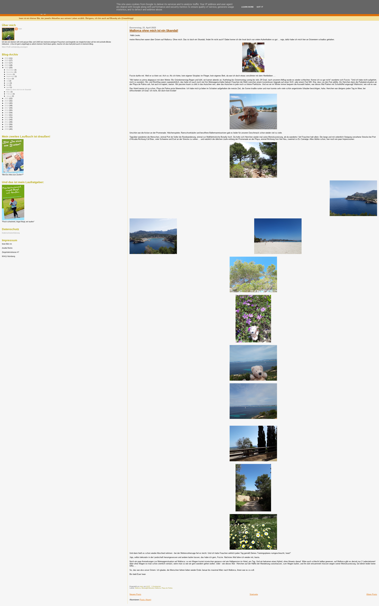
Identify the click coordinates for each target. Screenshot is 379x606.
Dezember (10, 70)
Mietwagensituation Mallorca (151, 588)
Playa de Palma (167, 588)
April (8, 87)
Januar (9, 96)
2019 (7, 103)
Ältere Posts (371, 594)
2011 (7, 122)
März (8, 92)
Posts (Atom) (145, 600)
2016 (7, 110)
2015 (7, 113)
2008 (7, 129)
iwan (20, 29)
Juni (8, 83)
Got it (260, 7)
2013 (7, 117)
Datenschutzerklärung (11, 233)
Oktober (9, 74)
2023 (7, 65)
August (9, 78)
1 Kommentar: (156, 586)
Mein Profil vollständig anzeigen (15, 47)
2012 (7, 120)
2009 (7, 127)
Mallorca (138, 588)
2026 (7, 58)
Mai (7, 85)
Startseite (254, 594)
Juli (7, 81)
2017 (7, 108)
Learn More (247, 7)
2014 (7, 115)
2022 (7, 68)
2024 (7, 63)
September (10, 76)
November (10, 72)
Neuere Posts (135, 594)
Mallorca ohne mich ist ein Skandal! (154, 30)
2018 (7, 105)
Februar (9, 94)
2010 (7, 124)
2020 (7, 101)
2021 (7, 98)
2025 (7, 60)
